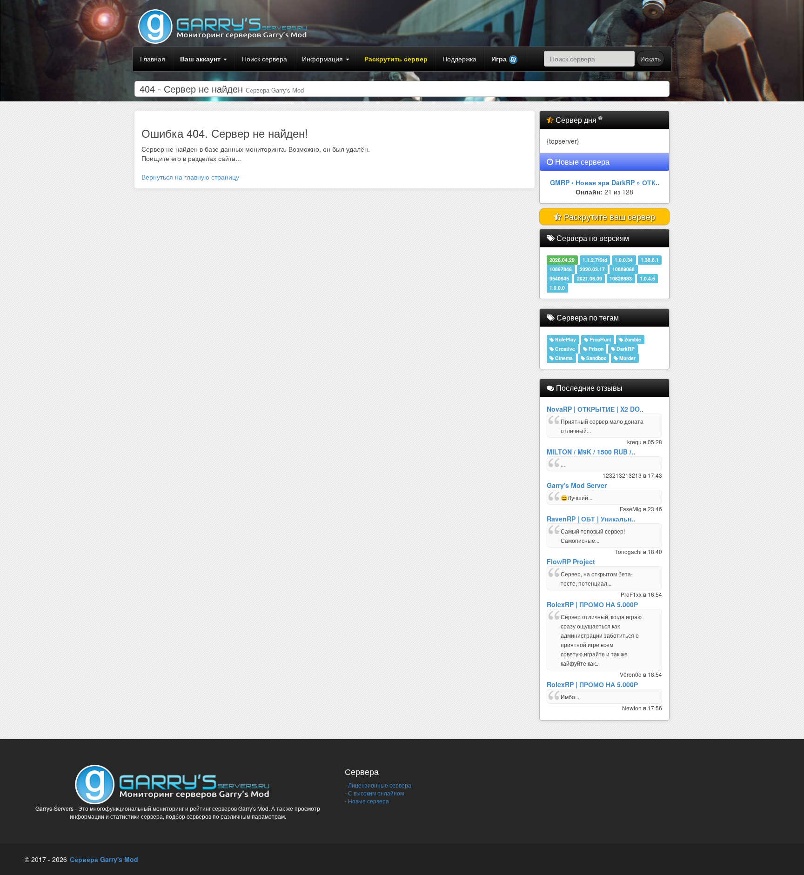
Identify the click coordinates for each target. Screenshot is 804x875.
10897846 (560, 269)
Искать (650, 58)
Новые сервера (368, 801)
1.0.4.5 (647, 278)
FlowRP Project (571, 561)
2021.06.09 (589, 278)
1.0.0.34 (624, 259)
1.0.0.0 (557, 287)
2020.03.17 (592, 269)
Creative (564, 348)
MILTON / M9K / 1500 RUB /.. (591, 451)
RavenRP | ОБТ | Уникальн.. (591, 518)
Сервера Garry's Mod (104, 859)
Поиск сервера (264, 58)
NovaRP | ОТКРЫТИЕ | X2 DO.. (595, 409)
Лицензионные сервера (379, 785)
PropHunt (599, 339)
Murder (627, 357)
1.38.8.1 (650, 259)
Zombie (632, 339)
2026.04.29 (562, 259)
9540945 (559, 278)
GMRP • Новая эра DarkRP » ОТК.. (604, 182)
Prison (595, 348)
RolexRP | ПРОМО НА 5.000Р (592, 604)
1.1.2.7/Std (595, 259)
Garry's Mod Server (577, 485)
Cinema (563, 357)
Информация (323, 58)
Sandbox (595, 357)
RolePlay (565, 339)
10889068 (623, 269)
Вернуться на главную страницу (190, 176)
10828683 (621, 278)
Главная (152, 58)
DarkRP (625, 348)
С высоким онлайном (375, 793)
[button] (504, 59)
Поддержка (459, 58)
